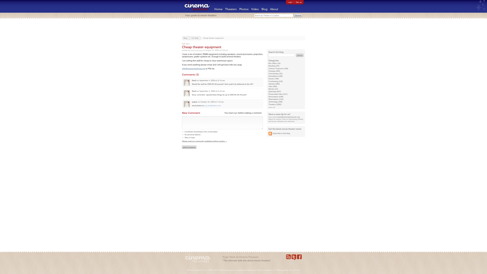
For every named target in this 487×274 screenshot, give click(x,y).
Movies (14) (273, 89)
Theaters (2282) (275, 104)
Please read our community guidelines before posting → (204, 141)
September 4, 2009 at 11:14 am (212, 80)
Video (255, 9)
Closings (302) (274, 71)
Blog (264, 9)
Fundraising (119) (275, 81)
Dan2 (194, 80)
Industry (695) (274, 84)
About (274, 9)
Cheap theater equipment (213, 38)
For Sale (195, 38)
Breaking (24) (273, 66)
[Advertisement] (243, 27)
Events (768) (273, 79)
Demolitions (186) (275, 76)
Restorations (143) (275, 99)
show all (271, 107)
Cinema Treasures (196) (278, 68)
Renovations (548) (275, 97)
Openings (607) (274, 91)
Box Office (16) (274, 63)
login (235, 113)
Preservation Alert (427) (278, 94)
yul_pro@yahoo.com (212, 106)
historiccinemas (196, 50)
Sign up (299, 2)
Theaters (231, 9)
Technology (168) (275, 102)
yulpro (194, 102)
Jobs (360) (272, 86)
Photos (244, 9)
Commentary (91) (275, 74)
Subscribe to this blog (281, 133)
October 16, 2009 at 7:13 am (212, 102)
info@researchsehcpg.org (193, 69)
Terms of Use (294, 270)
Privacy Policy (282, 270)
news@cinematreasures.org (288, 117)
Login (290, 2)
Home (218, 9)
